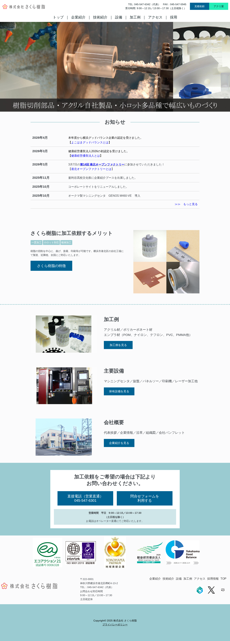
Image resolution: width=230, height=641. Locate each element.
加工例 (135, 17)
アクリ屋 (219, 6)
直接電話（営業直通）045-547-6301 (85, 498)
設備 (118, 17)
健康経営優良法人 (79, 151)
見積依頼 (199, 6)
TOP (223, 578)
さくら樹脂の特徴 (51, 266)
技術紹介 (100, 17)
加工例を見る (118, 345)
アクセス (155, 17)
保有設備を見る (119, 391)
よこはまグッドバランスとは (90, 142)
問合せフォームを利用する (144, 498)
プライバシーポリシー (115, 624)
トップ (58, 17)
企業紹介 (78, 17)
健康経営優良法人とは (85, 155)
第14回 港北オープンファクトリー (102, 164)
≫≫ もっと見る (186, 204)
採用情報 (213, 578)
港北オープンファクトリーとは (91, 168)
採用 (173, 17)
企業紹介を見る (119, 443)
